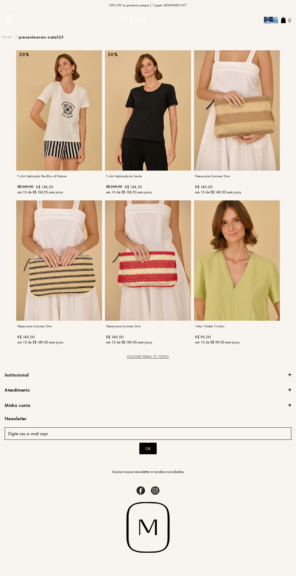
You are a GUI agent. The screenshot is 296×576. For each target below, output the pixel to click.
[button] (271, 21)
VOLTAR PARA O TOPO (148, 356)
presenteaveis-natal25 (41, 36)
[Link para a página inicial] (7, 36)
